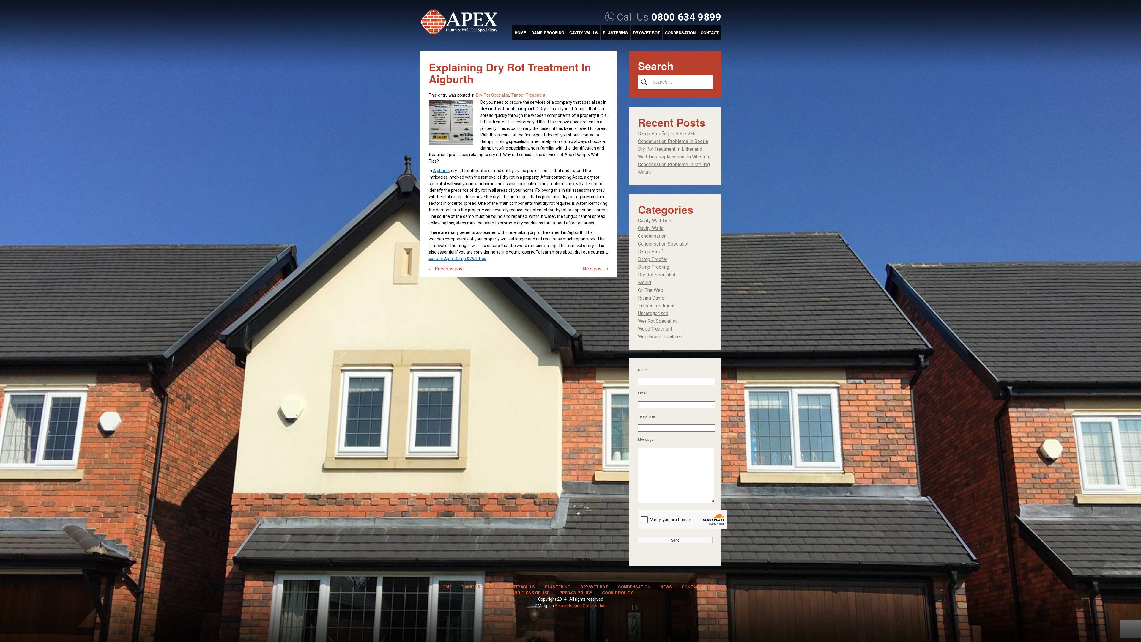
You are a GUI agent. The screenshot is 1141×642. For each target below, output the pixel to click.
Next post (596, 268)
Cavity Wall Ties (654, 221)
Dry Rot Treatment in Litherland (670, 149)
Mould (644, 282)
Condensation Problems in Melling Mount (674, 168)
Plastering (615, 32)
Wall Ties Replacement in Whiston (673, 157)
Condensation (680, 32)
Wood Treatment (655, 329)
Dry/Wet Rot (646, 32)
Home (520, 32)
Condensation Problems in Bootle (673, 141)
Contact (710, 32)
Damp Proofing (547, 32)
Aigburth (441, 170)
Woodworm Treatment (661, 336)
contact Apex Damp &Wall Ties (457, 258)
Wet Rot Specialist (657, 321)
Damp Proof (650, 251)
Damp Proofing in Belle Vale (667, 133)
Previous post (446, 268)
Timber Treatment (528, 95)
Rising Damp (651, 298)
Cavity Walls (583, 32)
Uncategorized (653, 313)
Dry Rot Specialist (492, 95)
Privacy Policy (575, 593)
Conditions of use (528, 593)
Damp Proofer (652, 259)
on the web (650, 290)
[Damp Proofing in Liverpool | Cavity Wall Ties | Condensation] (461, 22)
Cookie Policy (617, 593)
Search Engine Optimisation (581, 605)
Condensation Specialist (663, 244)
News (666, 587)
